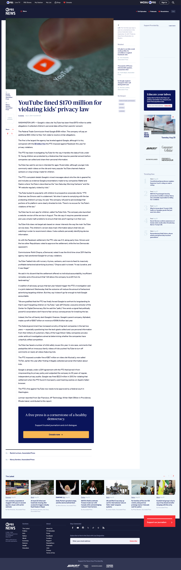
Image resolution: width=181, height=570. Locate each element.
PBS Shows (27, 2)
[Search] (173, 2)
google (121, 104)
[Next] (173, 476)
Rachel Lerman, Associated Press (9, 96)
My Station (39, 2)
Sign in (164, 2)
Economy (21, 116)
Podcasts (153, 11)
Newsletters (165, 11)
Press (48, 533)
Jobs (47, 548)
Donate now (54, 434)
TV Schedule (50, 531)
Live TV (17, 2)
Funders (49, 538)
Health (24, 545)
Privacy (48, 550)
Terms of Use (50, 553)
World (32, 497)
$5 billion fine (40, 144)
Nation (133, 497)
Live (173, 11)
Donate (69, 2)
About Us (49, 528)
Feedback (49, 536)
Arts (64, 497)
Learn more (172, 26)
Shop (58, 2)
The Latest (10, 476)
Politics (83, 497)
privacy (121, 108)
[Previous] (169, 476)
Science (25, 543)
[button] (148, 2)
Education (25, 548)
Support (49, 541)
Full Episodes (142, 11)
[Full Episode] (159, 124)
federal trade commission (127, 101)
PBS (10, 2)
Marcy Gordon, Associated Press (9, 107)
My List (48, 2)
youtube (121, 111)
